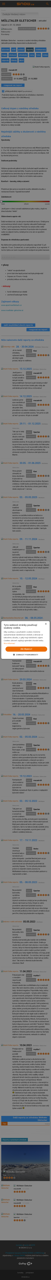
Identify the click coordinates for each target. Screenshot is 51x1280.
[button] (25, 654)
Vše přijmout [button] (26, 649)
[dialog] (25, 640)
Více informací (9, 643)
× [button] (46, 624)
